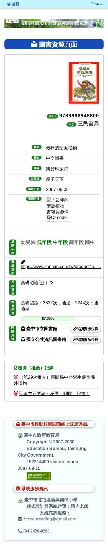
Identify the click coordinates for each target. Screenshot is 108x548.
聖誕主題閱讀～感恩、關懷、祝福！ (54, 393)
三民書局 (88, 123)
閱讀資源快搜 (87, 329)
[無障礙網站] (39, 475)
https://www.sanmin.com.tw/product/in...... (61, 266)
